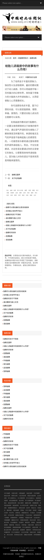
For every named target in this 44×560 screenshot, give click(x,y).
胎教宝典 (33, 58)
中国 (29, 190)
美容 (23, 195)
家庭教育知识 (23, 58)
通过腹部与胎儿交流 (13, 218)
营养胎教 (6, 371)
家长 (36, 192)
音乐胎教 (6, 364)
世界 (19, 195)
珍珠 (27, 195)
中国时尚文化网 (31, 77)
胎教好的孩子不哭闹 (13, 214)
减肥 (26, 190)
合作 (35, 195)
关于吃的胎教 (17, 178)
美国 (33, 190)
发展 (8, 192)
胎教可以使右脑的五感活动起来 (17, 207)
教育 (15, 195)
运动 (16, 192)
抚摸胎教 (9, 236)
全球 (24, 192)
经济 (8, 195)
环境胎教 (6, 360)
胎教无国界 (16, 175)
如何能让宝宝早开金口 (14, 211)
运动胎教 (6, 368)
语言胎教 (9, 240)
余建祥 (12, 192)
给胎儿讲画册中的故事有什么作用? (18, 225)
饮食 (28, 192)
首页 (14, 58)
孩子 (37, 190)
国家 (32, 192)
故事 (15, 190)
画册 (11, 190)
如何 (11, 195)
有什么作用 (20, 190)
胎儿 (8, 190)
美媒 (31, 195)
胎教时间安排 (11, 232)
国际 (20, 192)
